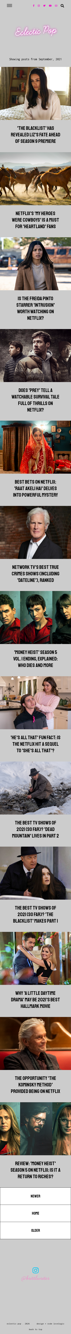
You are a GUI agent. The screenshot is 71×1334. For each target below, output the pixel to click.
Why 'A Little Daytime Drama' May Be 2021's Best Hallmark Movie (35, 999)
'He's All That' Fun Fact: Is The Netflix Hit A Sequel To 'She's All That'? (35, 744)
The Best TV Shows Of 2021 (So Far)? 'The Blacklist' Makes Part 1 (35, 914)
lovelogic (58, 1324)
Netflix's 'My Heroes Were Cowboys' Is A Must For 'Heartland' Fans (35, 220)
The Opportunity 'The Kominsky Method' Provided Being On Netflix (35, 1085)
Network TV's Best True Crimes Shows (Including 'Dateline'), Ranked (35, 573)
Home (35, 1213)
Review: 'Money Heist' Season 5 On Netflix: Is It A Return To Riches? (35, 1170)
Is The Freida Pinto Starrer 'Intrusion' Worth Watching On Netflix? (35, 308)
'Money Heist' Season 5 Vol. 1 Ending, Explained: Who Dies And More (35, 659)
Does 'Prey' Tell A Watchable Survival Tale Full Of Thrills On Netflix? (35, 400)
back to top (35, 1329)
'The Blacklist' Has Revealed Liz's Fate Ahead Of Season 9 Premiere (35, 134)
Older (35, 1230)
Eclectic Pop (36, 31)
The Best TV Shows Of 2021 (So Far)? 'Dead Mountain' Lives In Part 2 (35, 829)
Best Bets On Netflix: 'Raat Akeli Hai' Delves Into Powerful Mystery (35, 488)
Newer (35, 1196)
